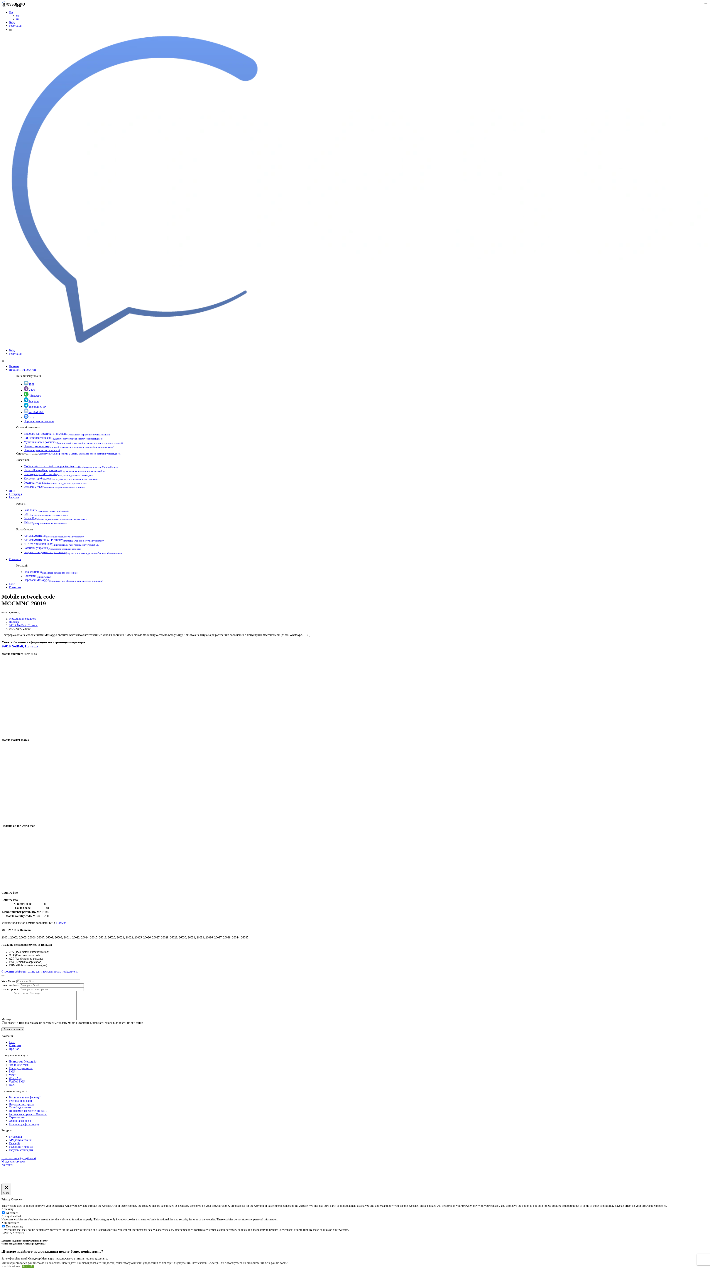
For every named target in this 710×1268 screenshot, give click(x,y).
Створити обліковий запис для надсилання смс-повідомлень (39, 971)
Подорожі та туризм (21, 1104)
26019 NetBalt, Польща (23, 625)
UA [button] (11, 12)
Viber (31, 390)
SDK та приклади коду (61, 543)
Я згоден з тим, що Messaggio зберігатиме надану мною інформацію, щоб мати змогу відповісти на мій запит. (74, 1022)
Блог (12, 584)
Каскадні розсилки (21, 1068)
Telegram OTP (37, 406)
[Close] (2, 361)
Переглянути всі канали (39, 421)
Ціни (12, 490)
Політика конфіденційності (18, 1158)
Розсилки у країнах (56, 482)
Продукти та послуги (22, 369)
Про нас (14, 1048)
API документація (54, 535)
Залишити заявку (13, 1029)
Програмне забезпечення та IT (28, 1110)
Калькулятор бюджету (61, 478)
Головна (14, 366)
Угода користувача (13, 1161)
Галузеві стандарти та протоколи (73, 552)
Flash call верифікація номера (64, 470)
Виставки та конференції (24, 1097)
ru (17, 19)
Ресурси (14, 497)
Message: (7, 1019)
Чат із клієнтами (19, 1064)
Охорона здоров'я (20, 1120)
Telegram (33, 401)
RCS (31, 417)
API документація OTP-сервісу (64, 539)
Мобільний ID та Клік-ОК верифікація (71, 466)
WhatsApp (34, 395)
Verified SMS (36, 412)
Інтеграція (15, 494)
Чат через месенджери (63, 437)
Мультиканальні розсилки (73, 442)
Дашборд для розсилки (67, 433)
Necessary (12, 1212)
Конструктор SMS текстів (58, 474)
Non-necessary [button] (10, 1222)
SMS (31, 384)
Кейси (45, 522)
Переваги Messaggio (63, 580)
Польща (14, 622)
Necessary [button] (7, 1209)
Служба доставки (20, 1107)
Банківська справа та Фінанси (28, 1114)
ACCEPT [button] (28, 1266)
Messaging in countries (22, 618)
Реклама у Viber (54, 486)
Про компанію (51, 571)
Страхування (17, 1117)
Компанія (15, 559)
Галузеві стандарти (21, 1150)
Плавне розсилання (69, 446)
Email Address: (10, 985)
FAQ (46, 514)
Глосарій (55, 518)
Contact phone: (10, 989)
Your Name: (8, 981)
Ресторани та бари (20, 1100)
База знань (46, 510)
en (17, 15)
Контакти (37, 575)
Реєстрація (15, 25)
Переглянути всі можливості (42, 450)
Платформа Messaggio (22, 1061)
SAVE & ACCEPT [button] (12, 1233)
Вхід (12, 22)
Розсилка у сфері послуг (24, 1124)
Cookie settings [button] (11, 1266)
